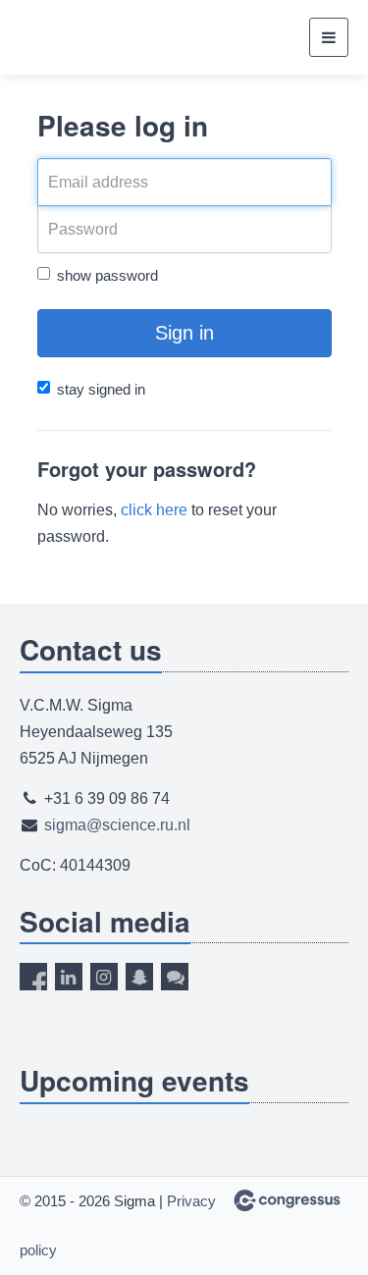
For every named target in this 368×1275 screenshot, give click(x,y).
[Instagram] (104, 976)
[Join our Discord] (174, 976)
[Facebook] (33, 976)
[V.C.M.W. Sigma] (81, 38)
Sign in (184, 333)
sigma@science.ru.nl (117, 825)
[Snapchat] (139, 976)
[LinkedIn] (68, 976)
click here (154, 510)
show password (107, 275)
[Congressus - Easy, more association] (287, 1200)
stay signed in (101, 389)
